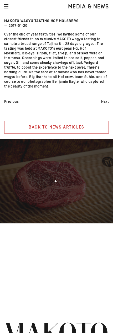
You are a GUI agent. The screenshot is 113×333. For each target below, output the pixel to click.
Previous (11, 102)
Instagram (6, 281)
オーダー (6, 307)
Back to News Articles (56, 127)
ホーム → (107, 311)
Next (105, 102)
